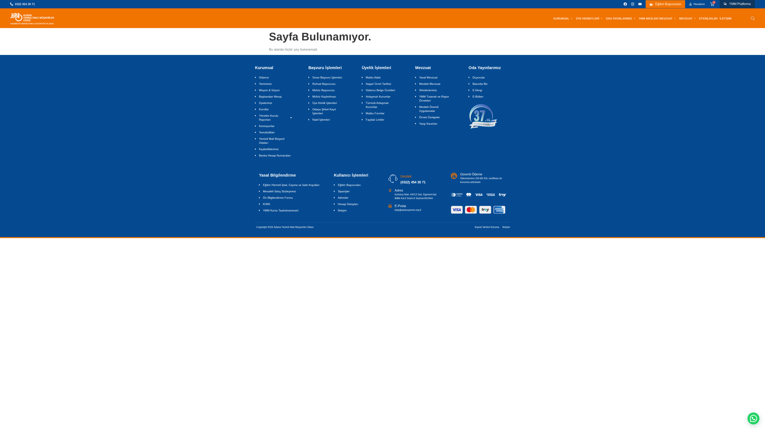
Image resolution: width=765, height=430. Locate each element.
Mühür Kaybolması (324, 96)
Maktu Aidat (373, 77)
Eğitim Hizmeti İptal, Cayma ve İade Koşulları (291, 185)
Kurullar (264, 109)
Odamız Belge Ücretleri (380, 90)
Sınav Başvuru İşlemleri (327, 77)
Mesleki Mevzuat (429, 83)
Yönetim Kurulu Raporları (268, 117)
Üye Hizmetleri (587, 18)
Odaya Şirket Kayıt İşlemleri (324, 111)
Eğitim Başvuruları (349, 185)
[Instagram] (632, 4)
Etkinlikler (708, 18)
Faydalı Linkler (375, 119)
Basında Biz (480, 83)
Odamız (264, 77)
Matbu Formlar (375, 113)
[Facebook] (625, 4)
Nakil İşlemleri (321, 119)
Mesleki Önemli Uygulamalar (428, 108)
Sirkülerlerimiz (428, 90)
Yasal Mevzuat (428, 77)
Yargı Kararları (428, 123)
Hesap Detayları (348, 204)
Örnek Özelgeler (429, 117)
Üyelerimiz (265, 103)
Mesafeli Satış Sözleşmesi (279, 191)
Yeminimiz (265, 83)
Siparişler (344, 191)
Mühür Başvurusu (323, 90)
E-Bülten (478, 96)
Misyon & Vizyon (269, 90)
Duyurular (479, 77)
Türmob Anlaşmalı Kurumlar (377, 104)
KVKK (266, 204)
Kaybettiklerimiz (269, 149)
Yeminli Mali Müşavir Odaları (272, 140)
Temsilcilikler (267, 132)
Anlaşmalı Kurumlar (378, 96)
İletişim (726, 18)
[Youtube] (640, 4)
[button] (753, 19)
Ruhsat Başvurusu (323, 83)
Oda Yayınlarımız (619, 18)
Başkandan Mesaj (270, 96)
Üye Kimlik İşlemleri (324, 103)
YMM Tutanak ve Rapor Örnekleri (434, 98)
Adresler (343, 197)
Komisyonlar (267, 126)
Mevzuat (685, 18)
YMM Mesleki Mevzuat (656, 18)
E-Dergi (477, 90)
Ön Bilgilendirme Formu (278, 197)
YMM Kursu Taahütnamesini (280, 210)
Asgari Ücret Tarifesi (378, 83)
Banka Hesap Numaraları (275, 155)
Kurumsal (561, 18)
